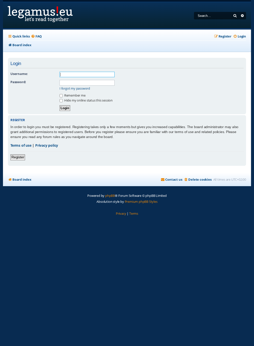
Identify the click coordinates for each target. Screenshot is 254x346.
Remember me (75, 95)
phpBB (110, 195)
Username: (19, 73)
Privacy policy (46, 145)
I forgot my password (75, 88)
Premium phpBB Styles (141, 201)
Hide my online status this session (88, 100)
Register (17, 157)
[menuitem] (36, 36)
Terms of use (21, 145)
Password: (18, 82)
